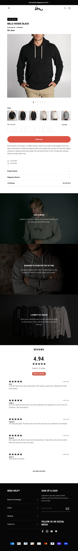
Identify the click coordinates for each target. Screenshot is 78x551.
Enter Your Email (46, 508)
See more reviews (39, 471)
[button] (8, 8)
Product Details (12, 171)
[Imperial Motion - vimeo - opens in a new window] (56, 531)
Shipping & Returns (13, 177)
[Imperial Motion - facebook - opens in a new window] (43, 531)
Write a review (39, 374)
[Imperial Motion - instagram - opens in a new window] (47, 531)
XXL (48, 129)
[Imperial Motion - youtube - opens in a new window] (51, 531)
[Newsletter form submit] (68, 509)
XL (39, 129)
